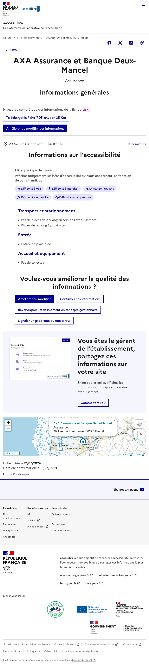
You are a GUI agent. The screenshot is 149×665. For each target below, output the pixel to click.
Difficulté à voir (31, 189)
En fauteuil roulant (101, 189)
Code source (130, 644)
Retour (14, 50)
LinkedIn (142, 489)
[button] (114, 420)
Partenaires (9, 524)
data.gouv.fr (93, 584)
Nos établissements (28, 38)
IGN (139, 454)
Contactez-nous (61, 530)
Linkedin (131, 43)
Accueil (7, 38)
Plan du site (10, 644)
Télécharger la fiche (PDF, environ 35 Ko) (36, 117)
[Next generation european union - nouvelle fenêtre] (92, 609)
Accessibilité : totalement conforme (42, 644)
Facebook (109, 43)
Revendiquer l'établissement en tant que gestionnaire (58, 309)
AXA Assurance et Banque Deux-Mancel (82, 423)
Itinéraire (135, 144)
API (29, 514)
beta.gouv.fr (68, 584)
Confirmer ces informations (80, 299)
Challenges (9, 537)
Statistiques (58, 524)
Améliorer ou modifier (34, 299)
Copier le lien (142, 43)
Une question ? (11, 530)
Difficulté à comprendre (75, 197)
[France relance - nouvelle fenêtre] (55, 609)
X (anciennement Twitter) (120, 43)
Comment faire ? (93, 402)
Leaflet (125, 454)
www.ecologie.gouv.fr (74, 575)
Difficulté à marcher (65, 189)
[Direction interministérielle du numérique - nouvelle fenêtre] (117, 628)
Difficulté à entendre (35, 197)
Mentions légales (12, 651)
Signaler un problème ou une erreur (44, 320)
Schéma (31, 520)
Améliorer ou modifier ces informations (35, 128)
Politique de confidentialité (42, 651)
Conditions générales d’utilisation (80, 651)
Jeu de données (35, 526)
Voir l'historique (18, 474)
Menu (143, 5)
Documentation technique (99, 644)
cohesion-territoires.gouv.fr (116, 575)
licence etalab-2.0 (82, 660)
